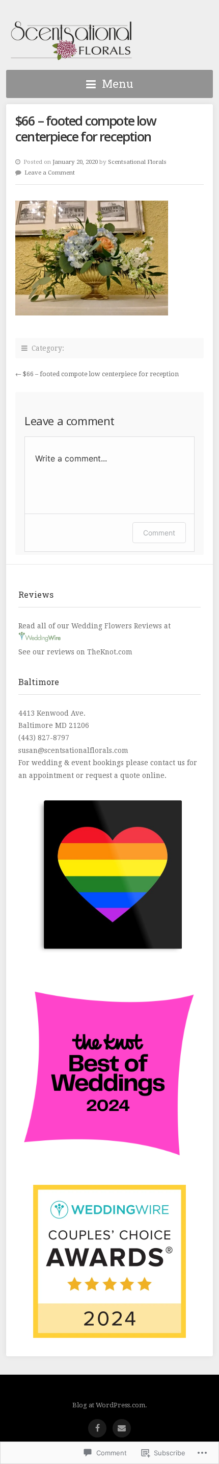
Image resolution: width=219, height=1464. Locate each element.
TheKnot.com (109, 652)
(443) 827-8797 (43, 738)
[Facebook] (97, 1428)
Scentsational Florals (71, 41)
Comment (159, 532)
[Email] (122, 1428)
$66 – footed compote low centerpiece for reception (101, 374)
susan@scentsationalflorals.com (73, 750)
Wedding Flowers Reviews (116, 626)
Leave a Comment (49, 172)
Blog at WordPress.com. (109, 1405)
